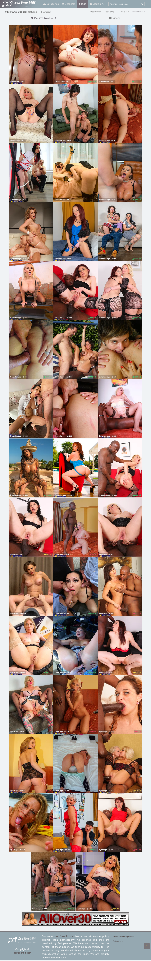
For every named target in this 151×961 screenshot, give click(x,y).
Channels (70, 3)
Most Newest (95, 12)
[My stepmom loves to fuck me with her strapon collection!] (75, 172)
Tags (83, 3)
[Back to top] (147, 946)
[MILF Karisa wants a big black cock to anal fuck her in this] (120, 527)
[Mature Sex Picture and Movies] (75, 924)
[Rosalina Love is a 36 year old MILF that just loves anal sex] (31, 408)
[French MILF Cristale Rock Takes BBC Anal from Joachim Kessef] (31, 54)
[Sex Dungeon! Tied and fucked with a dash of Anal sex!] (31, 172)
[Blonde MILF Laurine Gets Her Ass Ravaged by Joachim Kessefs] (120, 113)
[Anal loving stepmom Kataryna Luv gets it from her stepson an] (75, 763)
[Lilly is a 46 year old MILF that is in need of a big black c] (120, 408)
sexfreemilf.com (22, 952)
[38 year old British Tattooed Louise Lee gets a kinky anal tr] (31, 290)
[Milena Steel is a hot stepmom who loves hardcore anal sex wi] (31, 822)
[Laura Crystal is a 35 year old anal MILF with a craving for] (31, 586)
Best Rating (109, 12)
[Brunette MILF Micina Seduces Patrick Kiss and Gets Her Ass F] (75, 113)
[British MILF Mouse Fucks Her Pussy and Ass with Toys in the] (31, 113)
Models (97, 3)
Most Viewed (123, 12)
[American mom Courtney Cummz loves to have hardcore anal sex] (31, 231)
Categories (52, 3)
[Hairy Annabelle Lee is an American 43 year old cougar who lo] (75, 231)
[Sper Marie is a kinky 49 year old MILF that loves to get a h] (75, 408)
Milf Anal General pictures (123, 936)
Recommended (138, 12)
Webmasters (118, 941)
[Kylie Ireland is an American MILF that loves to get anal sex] (75, 467)
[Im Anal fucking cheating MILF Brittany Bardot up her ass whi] (31, 704)
